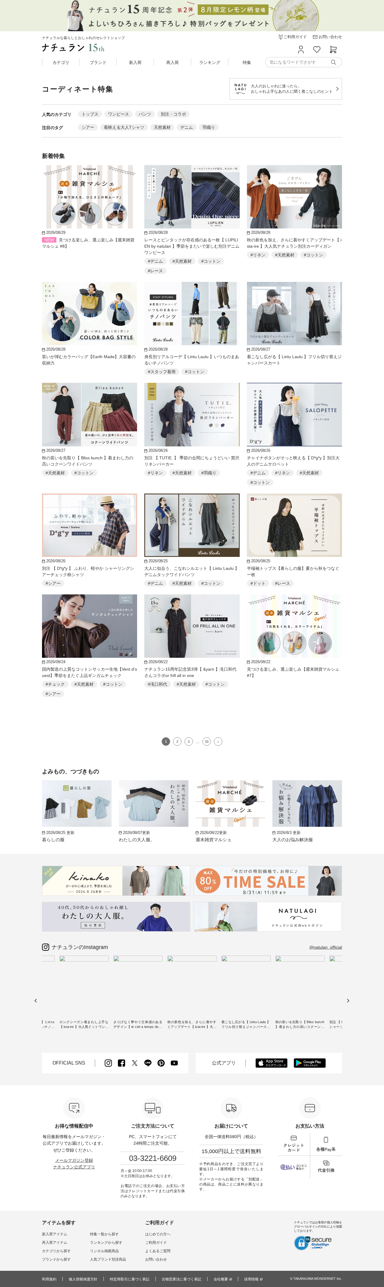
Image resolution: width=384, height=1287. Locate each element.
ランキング (209, 62)
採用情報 (251, 1279)
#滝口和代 (157, 684)
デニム (186, 127)
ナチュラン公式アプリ (74, 1167)
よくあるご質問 (157, 1251)
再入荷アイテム (54, 1242)
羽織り (208, 127)
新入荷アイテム (54, 1234)
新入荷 (135, 62)
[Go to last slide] (36, 1000)
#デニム (155, 261)
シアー (88, 127)
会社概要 (221, 1279)
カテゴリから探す (56, 1251)
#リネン (258, 254)
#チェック (55, 684)
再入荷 (172, 62)
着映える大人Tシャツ (124, 127)
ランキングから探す (106, 1242)
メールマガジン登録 (74, 1160)
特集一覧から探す (104, 1234)
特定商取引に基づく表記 (129, 1279)
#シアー (53, 583)
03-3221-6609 (152, 1158)
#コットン (210, 261)
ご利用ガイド (156, 1242)
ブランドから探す (56, 1259)
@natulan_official (325, 947)
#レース (155, 270)
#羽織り (208, 472)
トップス (90, 114)
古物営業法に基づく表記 (181, 1279)
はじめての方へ (157, 1234)
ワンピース (118, 114)
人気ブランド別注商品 (108, 1259)
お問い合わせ (156, 1259)
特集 (247, 62)
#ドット (258, 583)
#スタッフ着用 (162, 371)
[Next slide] (348, 1000)
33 (206, 741)
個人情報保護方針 (83, 1279)
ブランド (98, 62)
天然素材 (162, 127)
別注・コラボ (173, 114)
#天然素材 (182, 261)
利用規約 (49, 1279)
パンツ (145, 114)
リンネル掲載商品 (104, 1251)
